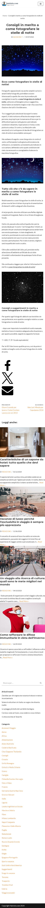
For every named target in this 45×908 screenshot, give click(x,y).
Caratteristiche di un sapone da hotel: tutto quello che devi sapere (21, 462)
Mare (4, 814)
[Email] (7, 395)
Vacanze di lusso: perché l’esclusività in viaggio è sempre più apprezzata (22, 522)
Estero (4, 771)
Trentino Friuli (7, 885)
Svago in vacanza (8, 873)
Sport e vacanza (8, 861)
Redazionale (6, 834)
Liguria (4, 803)
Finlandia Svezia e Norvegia (12, 779)
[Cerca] (40, 683)
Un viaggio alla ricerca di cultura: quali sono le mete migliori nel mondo (22, 581)
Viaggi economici (8, 893)
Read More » (24, 601)
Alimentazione (7, 740)
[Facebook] (7, 371)
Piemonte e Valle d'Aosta (11, 826)
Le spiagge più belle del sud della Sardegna (18, 709)
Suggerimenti (7, 869)
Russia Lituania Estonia (11, 842)
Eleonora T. (18, 37)
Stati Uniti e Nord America (12, 865)
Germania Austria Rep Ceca (12, 791)
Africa (4, 736)
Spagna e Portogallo (10, 857)
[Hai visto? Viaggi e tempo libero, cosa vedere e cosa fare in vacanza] (10, 4)
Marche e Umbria (8, 810)
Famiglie (5, 775)
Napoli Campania (8, 822)
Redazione (6, 472)
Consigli (5, 755)
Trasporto (6, 881)
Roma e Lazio (7, 838)
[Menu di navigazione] (40, 4)
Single (4, 854)
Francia (5, 787)
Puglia (4, 830)
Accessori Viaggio (9, 728)
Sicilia (4, 850)
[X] (7, 383)
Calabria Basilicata (9, 748)
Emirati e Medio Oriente (11, 767)
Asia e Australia (8, 744)
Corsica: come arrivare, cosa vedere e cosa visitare (21, 713)
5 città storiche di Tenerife (12, 717)
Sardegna (5, 846)
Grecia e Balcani (8, 795)
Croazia (5, 759)
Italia (4, 799)
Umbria (4, 889)
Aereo (4, 732)
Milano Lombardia (9, 818)
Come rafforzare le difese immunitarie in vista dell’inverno (22, 636)
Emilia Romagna (8, 763)
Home (5, 16)
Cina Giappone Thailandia (11, 752)
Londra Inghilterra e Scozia (12, 806)
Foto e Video (7, 783)
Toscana (5, 877)
